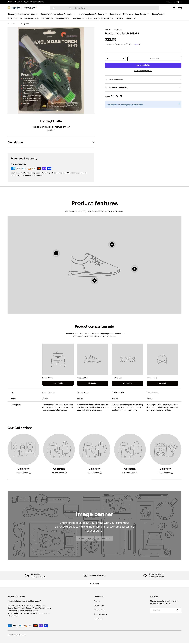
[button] (180, 7)
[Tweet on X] (112, 96)
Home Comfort (13, 18)
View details (58, 383)
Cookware (114, 14)
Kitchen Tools (157, 14)
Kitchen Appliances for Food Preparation (56, 14)
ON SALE (119, 18)
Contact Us (130, 18)
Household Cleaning (81, 18)
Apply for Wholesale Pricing (34, 2)
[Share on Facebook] (117, 96)
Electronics (45, 18)
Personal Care (30, 18)
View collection (22, 473)
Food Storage (140, 14)
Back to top (94, 584)
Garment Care (61, 18)
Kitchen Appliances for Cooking (91, 14)
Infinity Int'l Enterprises (19, 635)
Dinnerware (128, 14)
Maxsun (108, 30)
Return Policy (99, 610)
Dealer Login (99, 605)
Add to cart (154, 59)
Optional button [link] (85, 538)
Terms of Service (100, 614)
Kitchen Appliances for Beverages (21, 14)
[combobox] (104, 7)
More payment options (143, 71)
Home (9, 24)
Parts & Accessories (102, 18)
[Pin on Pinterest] (121, 96)
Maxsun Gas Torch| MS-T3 (21, 24)
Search (97, 601)
